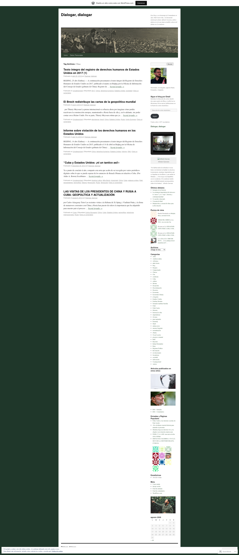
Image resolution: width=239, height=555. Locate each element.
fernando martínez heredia (160, 303)
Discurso (155, 290)
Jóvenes (155, 317)
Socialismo (156, 355)
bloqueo (155, 268)
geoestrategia (68, 182)
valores (155, 364)
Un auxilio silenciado (159, 199)
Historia (155, 310)
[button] (157, 146)
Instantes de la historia (159, 190)
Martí (154, 324)
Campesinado (157, 270)
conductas (155, 277)
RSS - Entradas (157, 409)
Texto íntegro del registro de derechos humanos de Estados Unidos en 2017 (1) (101, 71)
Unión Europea (131, 119)
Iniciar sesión (156, 486)
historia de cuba (157, 312)
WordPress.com (157, 493)
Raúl (154, 339)
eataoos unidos (133, 180)
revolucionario (157, 353)
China (98, 91)
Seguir (155, 116)
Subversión (156, 359)
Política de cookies (57, 551)
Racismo (155, 342)
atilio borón (156, 263)
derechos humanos (107, 91)
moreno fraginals (158, 328)
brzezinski (114, 180)
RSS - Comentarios (158, 412)
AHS (154, 256)
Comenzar (141, 3)
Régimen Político (158, 348)
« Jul (152, 540)
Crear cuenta (156, 484)
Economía (155, 292)
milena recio (156, 326)
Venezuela (104, 182)
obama (154, 333)
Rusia (123, 119)
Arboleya (155, 261)
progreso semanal (158, 337)
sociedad (129, 91)
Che (154, 274)
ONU (129, 151)
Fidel (141, 180)
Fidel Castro (156, 308)
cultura (155, 281)
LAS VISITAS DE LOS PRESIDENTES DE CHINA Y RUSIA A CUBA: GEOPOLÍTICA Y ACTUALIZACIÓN (99, 193)
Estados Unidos (120, 91)
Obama (84, 182)
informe (124, 151)
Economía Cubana (158, 295)
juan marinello (157, 319)
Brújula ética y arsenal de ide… (166, 214)
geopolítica (77, 182)
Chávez (155, 272)
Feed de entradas (157, 489)
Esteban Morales (157, 301)
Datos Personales (76, 55)
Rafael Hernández (158, 344)
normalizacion (157, 330)
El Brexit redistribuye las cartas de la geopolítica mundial (99, 101)
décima (155, 283)
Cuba (125, 180)
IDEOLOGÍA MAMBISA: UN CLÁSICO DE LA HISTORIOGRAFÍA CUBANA (164, 441)
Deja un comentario (115, 182)
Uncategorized (78, 91)
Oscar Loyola (157, 335)
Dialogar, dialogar (76, 14)
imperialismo (156, 315)
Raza (154, 346)
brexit (102, 119)
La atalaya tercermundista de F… (166, 242)
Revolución (91, 182)
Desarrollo (156, 286)
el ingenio (155, 297)
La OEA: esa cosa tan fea (165, 221)
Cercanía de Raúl (158, 201)
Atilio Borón (106, 180)
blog (154, 265)
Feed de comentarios (159, 491)
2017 (93, 91)
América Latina (97, 180)
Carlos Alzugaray (91, 212)
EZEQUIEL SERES (164, 220)
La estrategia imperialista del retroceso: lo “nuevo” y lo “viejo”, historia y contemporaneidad (164, 194)
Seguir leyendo (117, 86)
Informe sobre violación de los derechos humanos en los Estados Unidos (99, 132)
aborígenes (95, 119)
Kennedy (155, 321)
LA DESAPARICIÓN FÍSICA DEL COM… (166, 227)
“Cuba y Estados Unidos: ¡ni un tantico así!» (91, 162)
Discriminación (157, 288)
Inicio (66, 55)
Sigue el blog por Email (160, 96)
